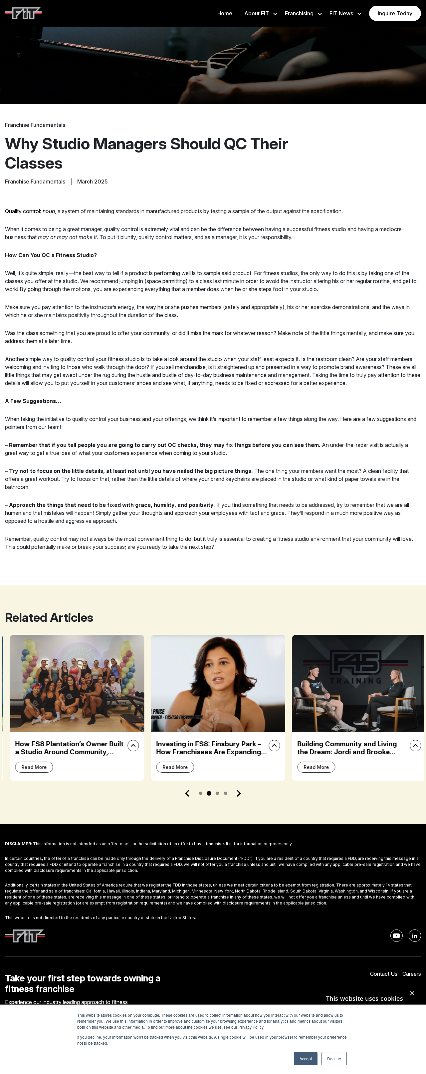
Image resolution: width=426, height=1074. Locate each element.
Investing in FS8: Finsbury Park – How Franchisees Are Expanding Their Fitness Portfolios (203, 752)
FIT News (341, 13)
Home (224, 13)
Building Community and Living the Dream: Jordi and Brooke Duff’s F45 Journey (342, 752)
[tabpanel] (72, 708)
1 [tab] (200, 793)
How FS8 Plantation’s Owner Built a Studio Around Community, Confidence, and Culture (64, 752)
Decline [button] (334, 1058)
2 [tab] (209, 793)
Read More (29, 767)
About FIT (256, 13)
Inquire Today (395, 13)
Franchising (299, 13)
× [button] (411, 993)
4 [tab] (225, 793)
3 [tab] (217, 793)
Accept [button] (306, 1058)
